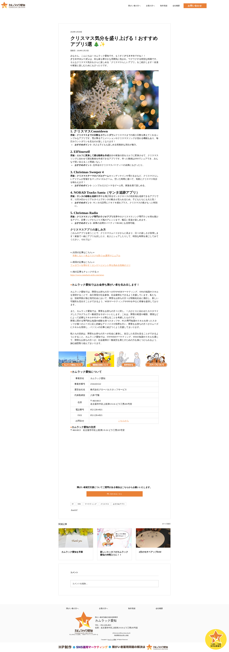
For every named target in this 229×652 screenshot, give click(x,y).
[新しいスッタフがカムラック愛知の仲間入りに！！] (114, 538)
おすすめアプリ (119, 504)
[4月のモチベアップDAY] (153, 538)
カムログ (74, 510)
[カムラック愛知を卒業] (76, 538)
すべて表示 (166, 524)
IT (73, 504)
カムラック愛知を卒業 (72, 552)
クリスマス (105, 504)
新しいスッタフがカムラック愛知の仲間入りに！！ (114, 553)
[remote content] (114, 459)
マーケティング (90, 504)
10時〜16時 (216, 644)
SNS (79, 504)
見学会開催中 (216, 646)
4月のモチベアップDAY (150, 552)
